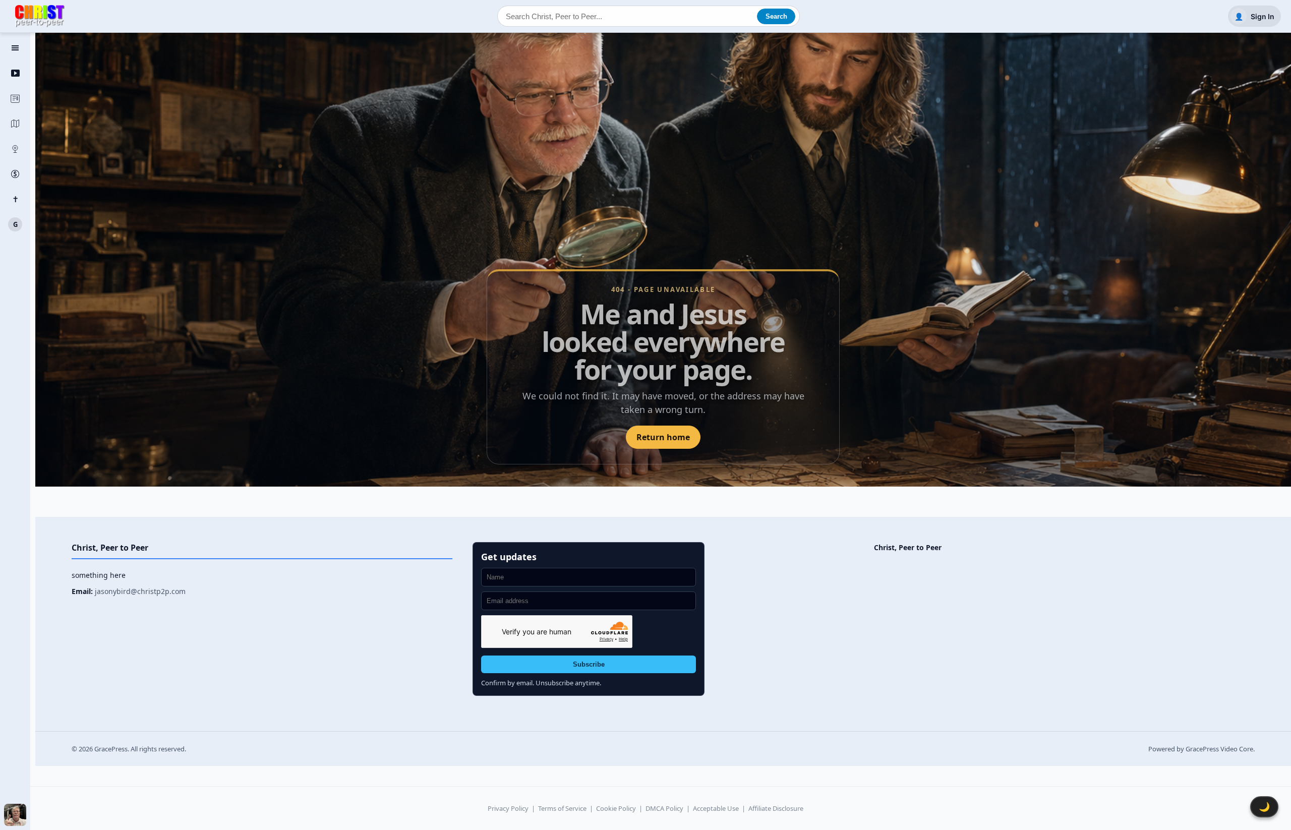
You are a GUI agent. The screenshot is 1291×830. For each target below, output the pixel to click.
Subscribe (589, 664)
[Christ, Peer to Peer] (40, 16)
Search (776, 16)
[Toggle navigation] (15, 48)
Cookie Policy (616, 808)
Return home (663, 437)
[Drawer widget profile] (15, 815)
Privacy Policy (508, 808)
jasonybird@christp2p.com (140, 591)
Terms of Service (562, 808)
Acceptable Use (716, 808)
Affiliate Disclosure (775, 808)
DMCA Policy (664, 808)
